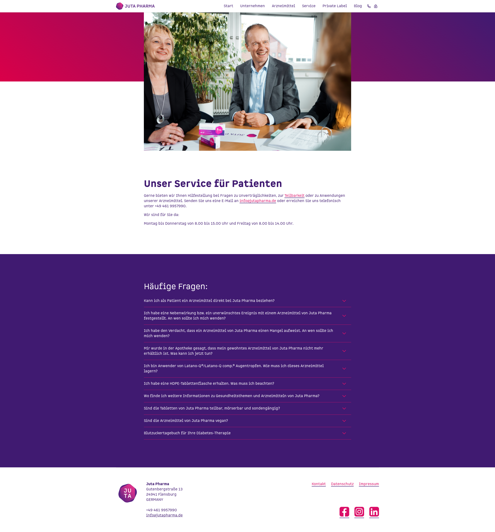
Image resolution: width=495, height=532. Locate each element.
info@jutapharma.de (258, 201)
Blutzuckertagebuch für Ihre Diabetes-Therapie (187, 433)
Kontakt (319, 484)
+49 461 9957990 (161, 510)
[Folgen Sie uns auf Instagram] (359, 512)
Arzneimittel (283, 6)
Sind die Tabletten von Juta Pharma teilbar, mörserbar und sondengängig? (212, 408)
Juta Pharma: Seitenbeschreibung (135, 6)
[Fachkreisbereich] (375, 6)
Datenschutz (342, 484)
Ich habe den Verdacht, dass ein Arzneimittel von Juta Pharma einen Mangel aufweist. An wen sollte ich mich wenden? (238, 333)
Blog (358, 6)
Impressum (369, 484)
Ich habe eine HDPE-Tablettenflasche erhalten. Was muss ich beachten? (209, 383)
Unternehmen (252, 6)
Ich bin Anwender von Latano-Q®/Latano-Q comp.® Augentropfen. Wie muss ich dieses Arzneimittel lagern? (234, 369)
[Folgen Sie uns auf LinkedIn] (374, 512)
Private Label (335, 6)
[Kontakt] (368, 6)
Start (228, 6)
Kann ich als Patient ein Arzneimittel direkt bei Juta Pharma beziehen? (209, 300)
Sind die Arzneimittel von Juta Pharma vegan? (186, 420)
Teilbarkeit (294, 195)
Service (309, 6)
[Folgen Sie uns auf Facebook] (344, 512)
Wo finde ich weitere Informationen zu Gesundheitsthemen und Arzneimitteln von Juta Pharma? (231, 396)
